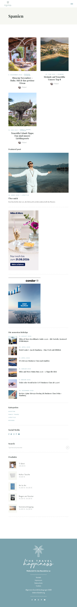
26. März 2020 (14, 195)
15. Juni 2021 (13, 130)
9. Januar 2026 (25, 379)
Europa (27, 74)
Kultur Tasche (24, 474)
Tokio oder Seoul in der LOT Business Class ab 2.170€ (39, 383)
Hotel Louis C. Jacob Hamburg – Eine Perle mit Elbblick (40, 350)
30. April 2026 (24, 347)
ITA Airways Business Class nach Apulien (34, 361)
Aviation (11, 411)
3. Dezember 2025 (15, 75)
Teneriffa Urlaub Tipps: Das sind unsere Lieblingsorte (22, 136)
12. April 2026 (24, 358)
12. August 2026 (25, 336)
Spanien (27, 75)
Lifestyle (25, 195)
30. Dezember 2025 (26, 390)
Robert (24, 87)
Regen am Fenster (26, 496)
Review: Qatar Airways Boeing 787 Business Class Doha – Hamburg (40, 394)
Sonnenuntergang (26, 507)
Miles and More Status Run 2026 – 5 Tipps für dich (38, 372)
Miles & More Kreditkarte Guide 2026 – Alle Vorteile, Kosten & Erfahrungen (43, 340)
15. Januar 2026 (25, 369)
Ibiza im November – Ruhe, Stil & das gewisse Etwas (22, 80)
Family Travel (25, 129)
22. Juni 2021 (50, 74)
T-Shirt (22, 464)
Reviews (11, 420)
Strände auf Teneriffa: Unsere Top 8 (54, 78)
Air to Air (22, 485)
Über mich (13, 198)
